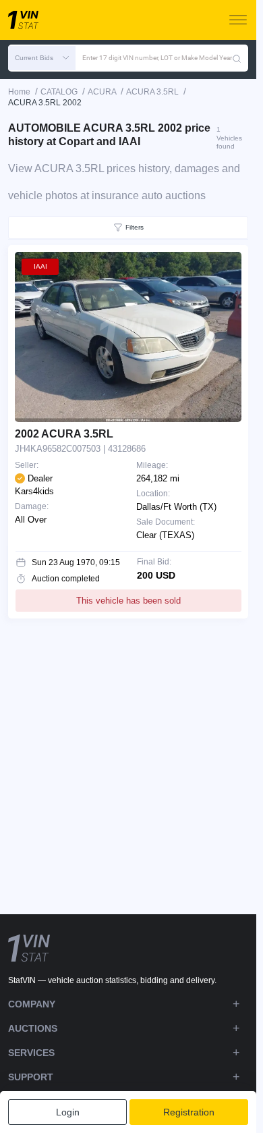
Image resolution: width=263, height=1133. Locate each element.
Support (30, 1077)
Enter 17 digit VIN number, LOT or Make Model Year (157, 57)
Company (31, 1004)
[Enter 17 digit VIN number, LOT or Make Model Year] (236, 58)
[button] (42, 58)
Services (31, 1052)
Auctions (32, 1028)
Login (68, 1112)
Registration (188, 1112)
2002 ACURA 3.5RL (64, 434)
